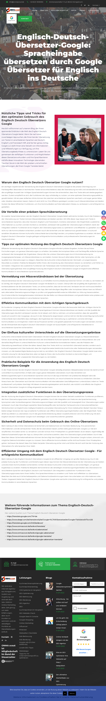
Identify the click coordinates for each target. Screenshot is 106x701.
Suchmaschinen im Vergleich (31, 610)
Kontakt (25, 18)
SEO (21, 607)
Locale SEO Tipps (26, 648)
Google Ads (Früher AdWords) (27, 643)
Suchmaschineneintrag (28, 587)
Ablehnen (72, 693)
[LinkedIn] (88, 5)
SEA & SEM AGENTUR (59, 10)
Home (34, 10)
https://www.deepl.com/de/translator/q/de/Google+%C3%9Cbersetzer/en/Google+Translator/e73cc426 (50, 520)
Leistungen (25, 578)
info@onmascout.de (16, 2)
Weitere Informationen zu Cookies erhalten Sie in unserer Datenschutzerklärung (53, 697)
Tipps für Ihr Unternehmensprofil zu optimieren (28, 656)
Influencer (23, 626)
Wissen (82, 10)
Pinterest (23, 630)
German (95, 5)
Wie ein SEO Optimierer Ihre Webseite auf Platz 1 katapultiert (62, 659)
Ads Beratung (25, 640)
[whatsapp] (103, 238)
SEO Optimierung (26, 593)
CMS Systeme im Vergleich (30, 590)
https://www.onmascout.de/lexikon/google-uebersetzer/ (30, 533)
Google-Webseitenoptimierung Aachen (65, 587)
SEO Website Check (27, 613)
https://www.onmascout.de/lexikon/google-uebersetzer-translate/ (34, 540)
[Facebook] (81, 5)
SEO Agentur (24, 603)
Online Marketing (26, 623)
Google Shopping (26, 620)
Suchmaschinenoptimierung (30, 583)
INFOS (73, 10)
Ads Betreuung (25, 636)
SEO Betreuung (25, 597)
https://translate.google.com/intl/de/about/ (25, 523)
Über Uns (44, 10)
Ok (65, 693)
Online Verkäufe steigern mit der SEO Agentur (62, 640)
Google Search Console (28, 616)
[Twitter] (85, 5)
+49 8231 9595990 (36, 2)
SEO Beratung (25, 600)
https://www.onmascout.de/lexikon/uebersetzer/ (27, 530)
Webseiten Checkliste (28, 633)
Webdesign (24, 651)
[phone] (103, 223)
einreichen (83, 618)
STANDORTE (93, 10)
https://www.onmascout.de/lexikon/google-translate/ (29, 536)
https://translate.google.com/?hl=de (22, 516)
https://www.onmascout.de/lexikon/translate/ (26, 526)
